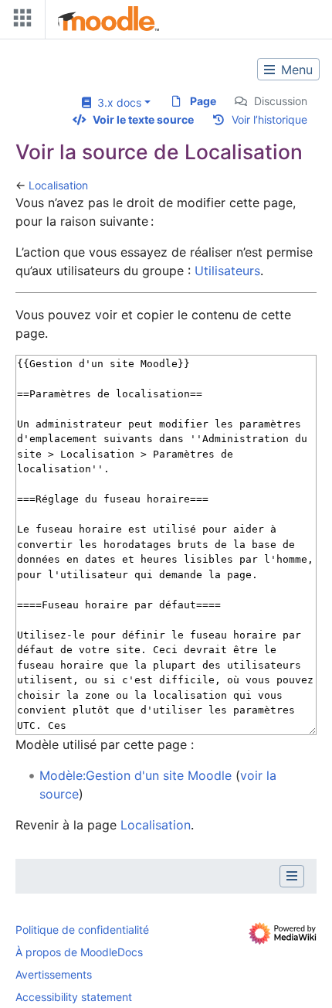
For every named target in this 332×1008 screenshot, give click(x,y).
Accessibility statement (73, 996)
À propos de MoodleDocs (79, 952)
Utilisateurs (227, 270)
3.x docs (116, 102)
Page (203, 100)
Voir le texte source (143, 119)
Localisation (58, 185)
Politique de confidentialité (82, 929)
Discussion (280, 100)
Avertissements (53, 974)
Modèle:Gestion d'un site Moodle (135, 775)
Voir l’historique (269, 119)
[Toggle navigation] (19, 21)
